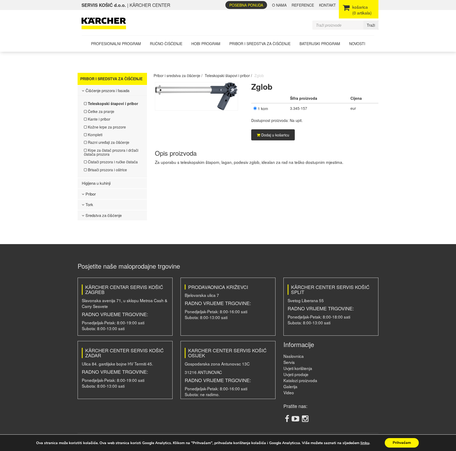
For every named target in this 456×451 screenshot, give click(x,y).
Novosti (357, 43)
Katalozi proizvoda (300, 380)
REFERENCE (303, 5)
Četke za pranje (100, 111)
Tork (88, 204)
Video (288, 392)
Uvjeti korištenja (297, 368)
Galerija (290, 386)
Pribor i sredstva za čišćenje (260, 43)
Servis (289, 362)
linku (364, 442)
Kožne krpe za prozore (106, 127)
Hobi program (205, 43)
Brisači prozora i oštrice (107, 169)
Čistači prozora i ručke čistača (112, 161)
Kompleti (94, 134)
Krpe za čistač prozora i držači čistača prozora (111, 152)
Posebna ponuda (246, 5)
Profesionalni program (116, 43)
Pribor (90, 194)
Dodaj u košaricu (274, 134)
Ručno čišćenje (166, 43)
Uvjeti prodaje (295, 374)
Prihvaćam (402, 442)
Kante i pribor (98, 119)
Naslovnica (293, 356)
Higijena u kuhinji (96, 183)
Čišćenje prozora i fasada (106, 90)
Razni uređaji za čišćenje (108, 142)
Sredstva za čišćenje (103, 215)
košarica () (362, 10)
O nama (279, 5)
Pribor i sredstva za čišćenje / (178, 75)
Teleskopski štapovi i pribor (112, 103)
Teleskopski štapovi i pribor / (228, 75)
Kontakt (327, 5)
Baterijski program (320, 43)
